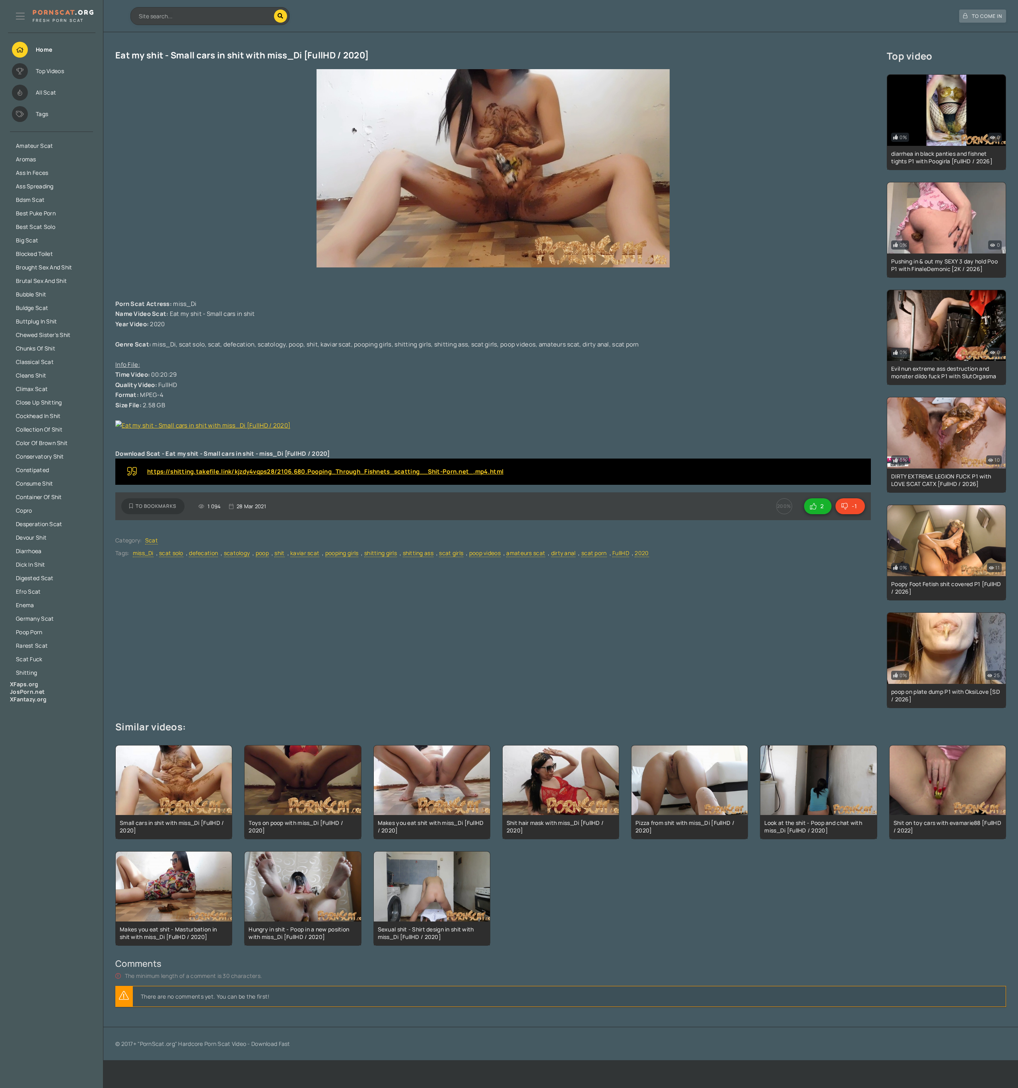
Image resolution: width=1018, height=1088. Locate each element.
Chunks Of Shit (35, 348)
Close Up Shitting (39, 402)
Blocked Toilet (34, 253)
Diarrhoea (29, 551)
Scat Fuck (29, 659)
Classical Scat (35, 362)
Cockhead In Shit (38, 416)
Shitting (26, 672)
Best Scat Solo (35, 226)
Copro (24, 510)
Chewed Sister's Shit (43, 335)
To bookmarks (156, 506)
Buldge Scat (32, 308)
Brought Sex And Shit (44, 267)
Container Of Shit (39, 497)
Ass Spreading (35, 186)
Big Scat (27, 240)
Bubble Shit (31, 294)
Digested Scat (35, 578)
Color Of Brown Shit (42, 443)
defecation (203, 553)
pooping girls (342, 553)
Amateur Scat (34, 145)
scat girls (451, 553)
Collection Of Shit (39, 429)
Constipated (32, 470)
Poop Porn (29, 632)
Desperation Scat (39, 524)
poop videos (485, 553)
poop (262, 553)
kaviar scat (304, 553)
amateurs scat (525, 553)
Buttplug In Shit (36, 321)
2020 (642, 553)
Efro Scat (28, 591)
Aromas (26, 159)
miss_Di (143, 553)
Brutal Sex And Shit (41, 281)
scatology (237, 553)
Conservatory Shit (40, 456)
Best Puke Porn (36, 213)
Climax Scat (32, 389)
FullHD (620, 553)
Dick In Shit (30, 564)
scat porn (594, 553)
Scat (151, 540)
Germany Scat (35, 618)
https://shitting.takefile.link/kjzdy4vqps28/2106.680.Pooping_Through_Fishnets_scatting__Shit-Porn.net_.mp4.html (325, 471)
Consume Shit (34, 483)
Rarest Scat (32, 645)
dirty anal (563, 553)
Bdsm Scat (30, 199)
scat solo (171, 553)
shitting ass (418, 553)
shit (279, 553)
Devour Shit (31, 537)
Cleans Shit (31, 375)
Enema (25, 605)
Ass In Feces (32, 172)
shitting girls (380, 553)
